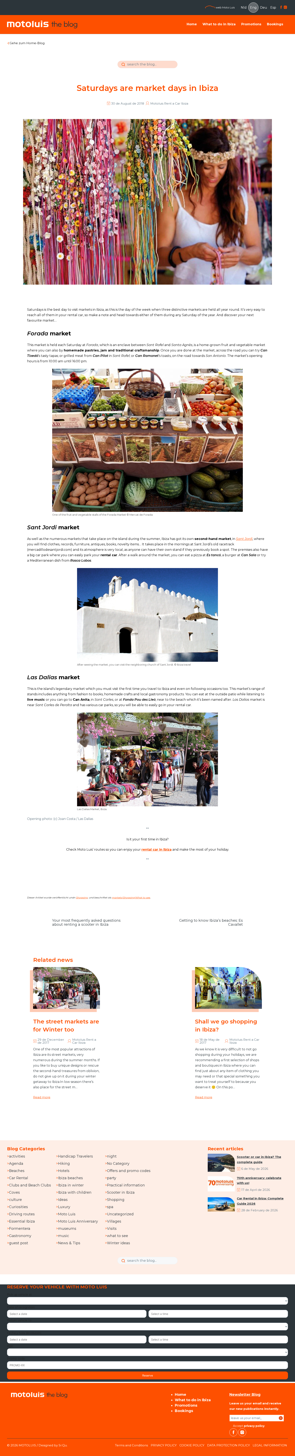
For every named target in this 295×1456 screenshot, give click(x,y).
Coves (14, 1192)
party (111, 1178)
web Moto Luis (225, 7)
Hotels (63, 1171)
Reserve (147, 1375)
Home (192, 24)
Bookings (275, 24)
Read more (41, 1097)
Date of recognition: (21, 1307)
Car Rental (18, 1178)
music (63, 1236)
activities (17, 1156)
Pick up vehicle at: (19, 1294)
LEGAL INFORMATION (270, 1445)
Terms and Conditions (131, 1445)
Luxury (64, 1207)
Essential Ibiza (22, 1221)
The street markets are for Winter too (66, 1025)
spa (110, 1207)
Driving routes (22, 1214)
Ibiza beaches (70, 1178)
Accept (248, 1426)
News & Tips (69, 1243)
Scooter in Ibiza (121, 1192)
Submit (123, 67)
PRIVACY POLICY (164, 1445)
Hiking (64, 1163)
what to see (117, 1236)
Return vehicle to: (19, 1320)
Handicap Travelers (75, 1156)
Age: (10, 1346)
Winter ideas (118, 1243)
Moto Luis (66, 1214)
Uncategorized (120, 1214)
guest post (18, 1243)
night (112, 1156)
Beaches (16, 1171)
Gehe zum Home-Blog (27, 43)
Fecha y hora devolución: (24, 1333)
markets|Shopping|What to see (131, 897)
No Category (118, 1163)
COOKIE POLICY (191, 1445)
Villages (114, 1221)
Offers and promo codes (129, 1171)
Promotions (251, 24)
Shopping (82, 897)
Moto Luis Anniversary (78, 1221)
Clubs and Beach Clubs (30, 1185)
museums (67, 1228)
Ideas (63, 1199)
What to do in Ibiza (219, 24)
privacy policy (254, 1426)
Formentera (19, 1228)
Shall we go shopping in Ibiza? (226, 1025)
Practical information (126, 1185)
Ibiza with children (75, 1192)
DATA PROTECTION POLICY (228, 1445)
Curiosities (18, 1207)
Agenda (16, 1163)
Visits (112, 1228)
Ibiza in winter (71, 1185)
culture (15, 1199)
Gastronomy (20, 1236)
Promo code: (16, 1358)
